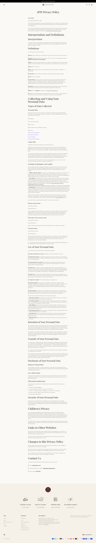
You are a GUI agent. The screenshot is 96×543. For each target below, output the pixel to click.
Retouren (23, 524)
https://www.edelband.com (52, 90)
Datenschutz (23, 525)
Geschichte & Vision (8, 522)
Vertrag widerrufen (25, 529)
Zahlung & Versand (25, 527)
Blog (5, 524)
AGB (22, 520)
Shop (5, 520)
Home (5, 518)
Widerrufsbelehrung (25, 522)
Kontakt (5, 525)
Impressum (23, 518)
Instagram (46, 524)
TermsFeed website (59, 197)
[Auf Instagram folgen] (4, 534)
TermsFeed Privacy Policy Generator (53, 30)
